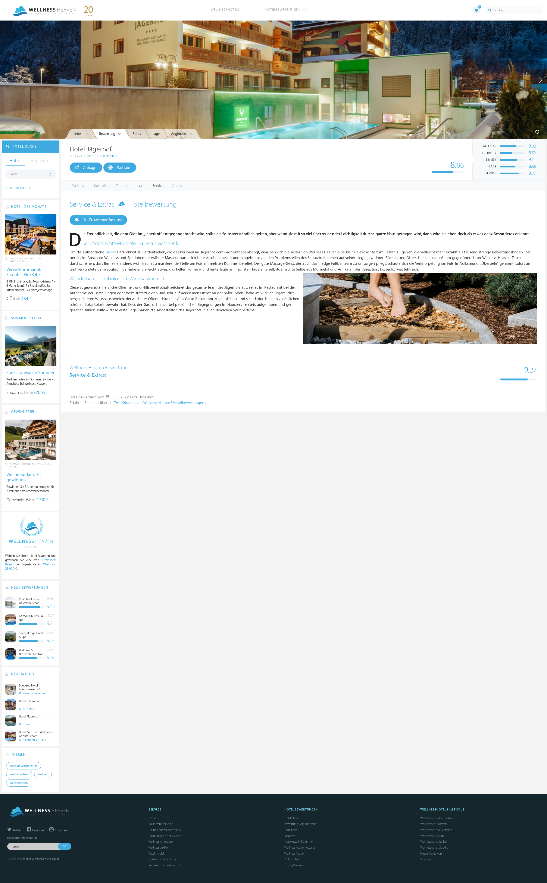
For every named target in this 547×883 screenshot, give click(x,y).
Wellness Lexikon (159, 847)
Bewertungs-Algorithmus (300, 824)
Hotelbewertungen (283, 10)
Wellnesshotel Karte (161, 824)
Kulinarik (100, 185)
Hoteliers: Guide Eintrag (163, 859)
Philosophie (291, 859)
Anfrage (89, 167)
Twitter (17, 830)
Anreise (178, 185)
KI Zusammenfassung (103, 220)
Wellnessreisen (19, 783)
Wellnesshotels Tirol (432, 836)
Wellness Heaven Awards (299, 847)
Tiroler (110, 252)
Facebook (38, 830)
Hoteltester (291, 830)
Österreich (108, 156)
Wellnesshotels (226, 10)
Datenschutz (174, 865)
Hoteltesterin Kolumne (298, 841)
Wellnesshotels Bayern (434, 824)
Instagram (61, 830)
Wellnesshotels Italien (433, 841)
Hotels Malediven (431, 853)
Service (158, 185)
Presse (152, 818)
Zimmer (122, 185)
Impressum (155, 865)
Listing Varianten (294, 865)
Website (123, 167)
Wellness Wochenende (24, 766)
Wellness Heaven (294, 853)
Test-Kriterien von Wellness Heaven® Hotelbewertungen (159, 403)
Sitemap (425, 859)
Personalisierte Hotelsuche (165, 836)
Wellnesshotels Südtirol (434, 847)
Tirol (91, 156)
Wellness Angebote (161, 841)
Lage (140, 185)
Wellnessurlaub (19, 774)
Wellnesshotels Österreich (436, 830)
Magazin (289, 836)
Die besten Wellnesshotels (165, 830)
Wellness (78, 185)
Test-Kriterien (292, 818)
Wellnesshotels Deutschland (437, 818)
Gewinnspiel (156, 853)
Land (13, 174)
